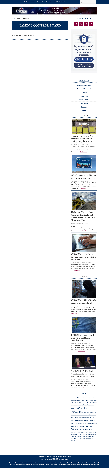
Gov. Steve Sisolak (85, 412)
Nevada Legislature (79, 426)
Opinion (84, 110)
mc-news (89, 420)
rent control (88, 434)
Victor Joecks (88, 438)
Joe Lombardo (80, 417)
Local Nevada (74, 420)
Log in (69, 456)
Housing (86, 415)
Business (83, 107)
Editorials (86, 405)
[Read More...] (83, 152)
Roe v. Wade (94, 434)
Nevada (79, 423)
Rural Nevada (84, 103)
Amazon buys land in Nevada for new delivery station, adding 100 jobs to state (84, 139)
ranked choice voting (80, 434)
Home (13, 19)
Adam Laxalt (74, 398)
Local (92, 417)
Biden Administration (76, 400)
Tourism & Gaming (84, 100)
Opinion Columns (82, 429)
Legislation (84, 92)
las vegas (85, 417)
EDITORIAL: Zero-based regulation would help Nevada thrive (82, 338)
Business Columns (93, 400)
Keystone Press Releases (84, 85)
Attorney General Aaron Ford (85, 398)
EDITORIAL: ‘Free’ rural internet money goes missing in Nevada (83, 257)
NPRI (91, 426)
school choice (74, 436)
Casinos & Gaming (75, 402)
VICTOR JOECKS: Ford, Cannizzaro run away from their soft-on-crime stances (82, 374)
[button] (84, 51)
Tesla (84, 438)
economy (80, 405)
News (87, 426)
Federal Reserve (74, 408)
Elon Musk (92, 405)
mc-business (82, 420)
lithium (88, 417)
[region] (84, 51)
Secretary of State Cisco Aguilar (85, 436)
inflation (90, 415)
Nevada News (84, 96)
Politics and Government (84, 89)
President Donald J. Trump (86, 432)
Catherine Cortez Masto (84, 402)
